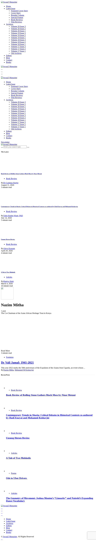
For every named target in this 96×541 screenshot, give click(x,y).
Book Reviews (17, 20)
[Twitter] (1, 71)
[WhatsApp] (1, 75)
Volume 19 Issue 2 (18, 35)
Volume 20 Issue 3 (18, 26)
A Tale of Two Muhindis (8, 272)
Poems (13, 473)
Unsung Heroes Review (8, 239)
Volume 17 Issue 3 (18, 47)
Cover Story (16, 13)
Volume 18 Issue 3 (18, 40)
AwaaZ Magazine (10, 537)
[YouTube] (1, 73)
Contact (9, 60)
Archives (9, 24)
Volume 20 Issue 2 (18, 29)
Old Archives (16, 53)
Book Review (11, 179)
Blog (8, 58)
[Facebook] (1, 69)
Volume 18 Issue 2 (18, 42)
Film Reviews (16, 22)
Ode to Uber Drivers (16, 478)
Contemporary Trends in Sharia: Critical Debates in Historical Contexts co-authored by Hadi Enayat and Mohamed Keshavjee (39, 206)
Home (8, 6)
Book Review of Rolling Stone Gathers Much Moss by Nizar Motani (21, 173)
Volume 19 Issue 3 (18, 33)
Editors (9, 55)
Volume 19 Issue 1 (18, 38)
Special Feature (17, 17)
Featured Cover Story (19, 11)
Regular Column (17, 15)
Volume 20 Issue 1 (18, 31)
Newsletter (5, 142)
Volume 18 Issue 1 (18, 44)
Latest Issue (10, 8)
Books (8, 62)
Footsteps (10, 357)
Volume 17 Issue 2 (18, 49)
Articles (9, 277)
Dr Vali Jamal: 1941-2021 (17, 362)
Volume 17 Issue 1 (18, 51)
